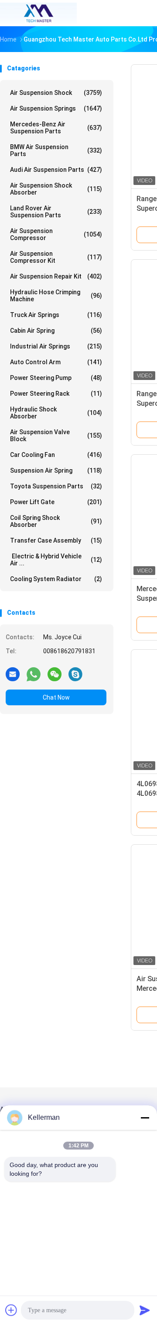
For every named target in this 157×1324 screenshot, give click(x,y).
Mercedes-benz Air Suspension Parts (56, 128)
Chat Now (56, 697)
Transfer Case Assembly (56, 540)
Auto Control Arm (56, 362)
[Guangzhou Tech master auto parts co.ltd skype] (75, 674)
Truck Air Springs (56, 314)
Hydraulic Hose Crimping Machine (56, 296)
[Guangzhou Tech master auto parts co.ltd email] (13, 674)
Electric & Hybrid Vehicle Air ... (56, 560)
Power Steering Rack (56, 393)
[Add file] (11, 1310)
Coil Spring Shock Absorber (56, 521)
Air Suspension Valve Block (56, 435)
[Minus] (145, 1117)
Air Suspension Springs (56, 108)
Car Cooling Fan (56, 454)
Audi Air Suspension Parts (56, 169)
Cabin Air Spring (56, 330)
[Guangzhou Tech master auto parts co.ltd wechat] (54, 674)
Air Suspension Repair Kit (56, 276)
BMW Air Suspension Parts (56, 150)
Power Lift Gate (56, 501)
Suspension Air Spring (56, 470)
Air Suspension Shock (56, 92)
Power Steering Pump (56, 377)
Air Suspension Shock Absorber (56, 189)
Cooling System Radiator (56, 578)
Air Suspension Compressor (56, 234)
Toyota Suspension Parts (56, 486)
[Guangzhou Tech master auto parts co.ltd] (38, 13)
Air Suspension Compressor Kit (56, 257)
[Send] (145, 1310)
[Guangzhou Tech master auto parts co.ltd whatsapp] (34, 674)
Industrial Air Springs (56, 346)
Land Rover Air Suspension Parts (56, 212)
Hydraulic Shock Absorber (56, 413)
